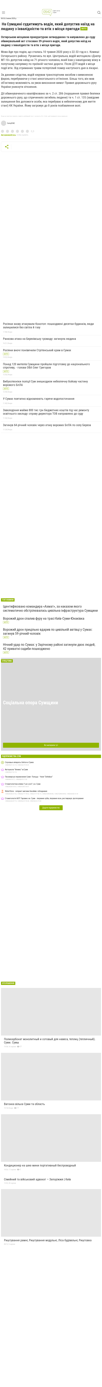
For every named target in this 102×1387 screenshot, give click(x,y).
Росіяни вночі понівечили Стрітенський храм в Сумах (37, 350)
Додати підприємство (51, 808)
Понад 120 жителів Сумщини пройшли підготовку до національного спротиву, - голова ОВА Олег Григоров (46, 365)
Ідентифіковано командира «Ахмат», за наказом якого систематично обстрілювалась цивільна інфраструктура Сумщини (50, 608)
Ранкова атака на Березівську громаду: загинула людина (39, 339)
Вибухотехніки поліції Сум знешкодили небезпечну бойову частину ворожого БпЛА (45, 383)
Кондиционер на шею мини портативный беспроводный (40, 1165)
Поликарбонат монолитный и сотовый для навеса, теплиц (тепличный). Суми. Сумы (50, 1040)
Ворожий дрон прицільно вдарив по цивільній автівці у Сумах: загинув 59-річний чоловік (47, 631)
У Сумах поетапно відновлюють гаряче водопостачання (38, 398)
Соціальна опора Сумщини (30, 703)
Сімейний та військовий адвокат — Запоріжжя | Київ (37, 1179)
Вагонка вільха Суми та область (24, 1104)
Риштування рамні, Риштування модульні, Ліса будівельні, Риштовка (48, 1240)
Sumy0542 (11, 123)
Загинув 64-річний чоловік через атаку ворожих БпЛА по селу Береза (47, 425)
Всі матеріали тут (51, 745)
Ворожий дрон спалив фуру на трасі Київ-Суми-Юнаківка (43, 618)
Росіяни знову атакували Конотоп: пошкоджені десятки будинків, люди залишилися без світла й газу (48, 325)
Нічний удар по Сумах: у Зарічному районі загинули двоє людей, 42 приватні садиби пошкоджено (49, 647)
